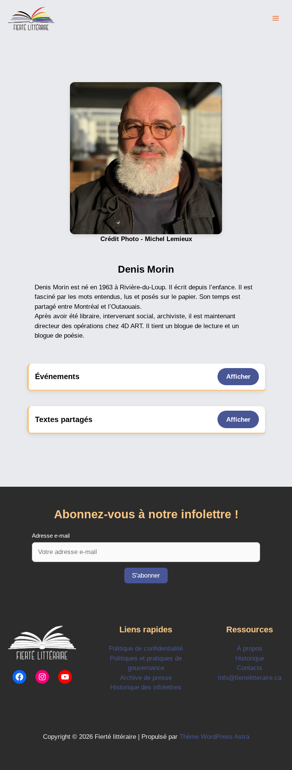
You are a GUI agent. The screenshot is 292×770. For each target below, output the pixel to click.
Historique (249, 658)
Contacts (249, 668)
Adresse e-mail (51, 535)
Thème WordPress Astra (214, 736)
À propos (249, 648)
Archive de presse (146, 677)
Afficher (238, 376)
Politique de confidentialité (146, 648)
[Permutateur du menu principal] (276, 18)
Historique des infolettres (145, 687)
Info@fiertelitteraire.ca (249, 677)
